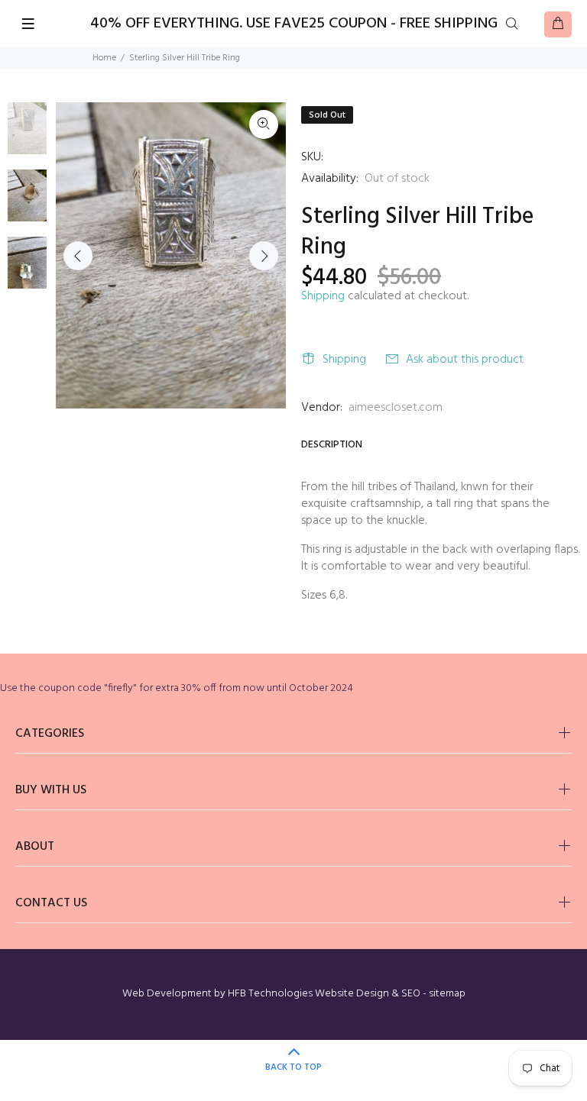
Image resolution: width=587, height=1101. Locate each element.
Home (104, 58)
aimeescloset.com (396, 408)
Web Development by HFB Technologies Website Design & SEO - (275, 994)
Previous (77, 255)
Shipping (323, 296)
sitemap (447, 994)
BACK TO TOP (293, 1067)
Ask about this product (465, 360)
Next (263, 255)
